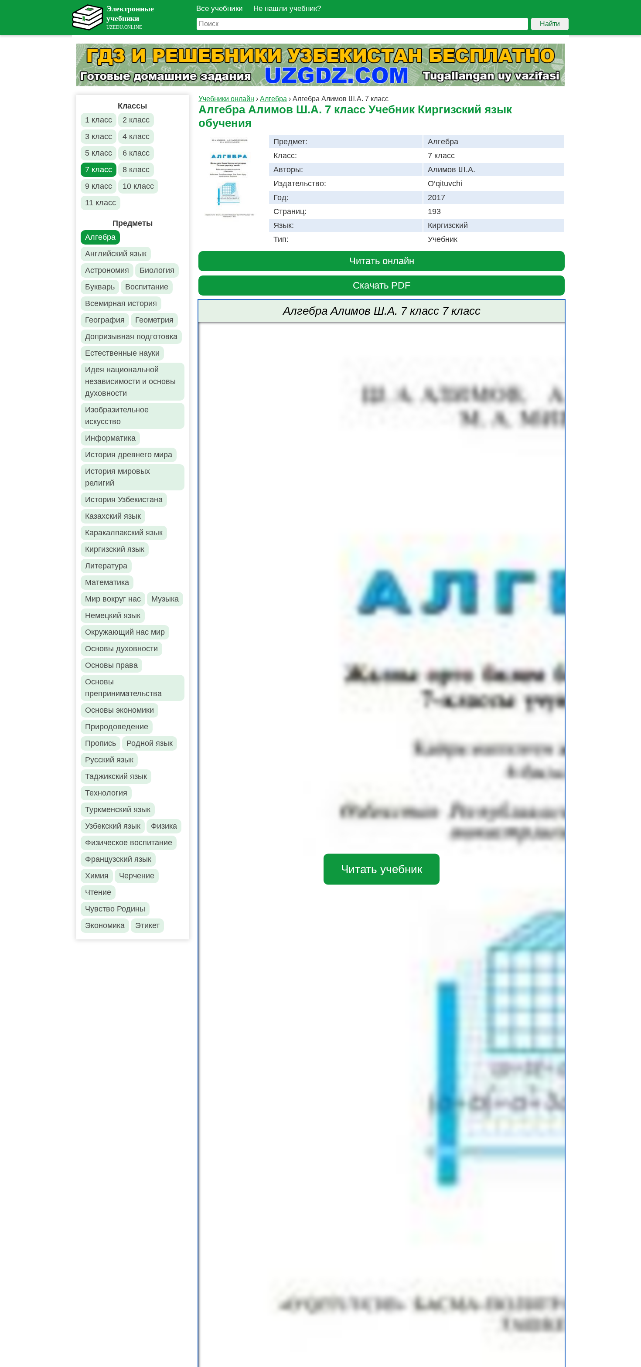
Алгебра (100, 237)
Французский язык (118, 859)
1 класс (98, 120)
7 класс (98, 169)
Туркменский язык (117, 809)
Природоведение (116, 726)
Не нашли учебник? (287, 8)
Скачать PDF (381, 285)
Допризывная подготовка (131, 336)
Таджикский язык (116, 776)
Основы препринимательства (123, 687)
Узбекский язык (112, 826)
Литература (106, 565)
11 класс (100, 202)
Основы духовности (121, 648)
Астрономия (107, 270)
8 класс (136, 169)
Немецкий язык (112, 615)
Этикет (147, 925)
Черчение (136, 875)
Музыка (165, 599)
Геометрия (154, 320)
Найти (550, 23)
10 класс (138, 186)
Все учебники (219, 8)
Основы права (111, 665)
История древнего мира (128, 454)
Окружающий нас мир (125, 632)
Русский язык (109, 759)
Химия (97, 875)
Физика (164, 826)
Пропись (100, 743)
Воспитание (146, 286)
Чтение (98, 892)
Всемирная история (121, 303)
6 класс (136, 153)
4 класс (136, 136)
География (105, 320)
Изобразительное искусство (117, 415)
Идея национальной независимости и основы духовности (130, 381)
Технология (106, 793)
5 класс (98, 153)
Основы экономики (119, 710)
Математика (107, 582)
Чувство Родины (115, 909)
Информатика (110, 438)
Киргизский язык (114, 549)
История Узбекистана (124, 499)
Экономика (105, 925)
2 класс (136, 120)
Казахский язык (113, 516)
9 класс (98, 186)
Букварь (100, 286)
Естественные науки (122, 353)
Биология (157, 270)
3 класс (98, 136)
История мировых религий (117, 477)
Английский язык (116, 253)
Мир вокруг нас (113, 599)
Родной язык (149, 743)
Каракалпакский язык (124, 532)
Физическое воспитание (128, 842)
